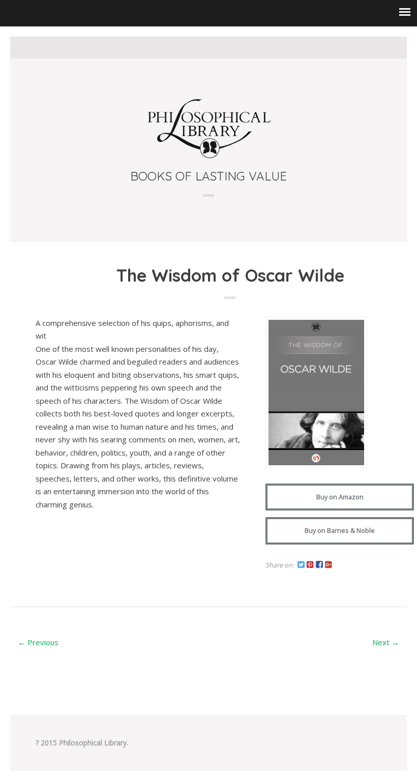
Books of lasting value (208, 176)
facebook (200, 47)
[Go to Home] (208, 157)
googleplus (232, 47)
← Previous (38, 642)
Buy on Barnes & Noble (340, 530)
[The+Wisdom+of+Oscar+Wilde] (301, 565)
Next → (385, 642)
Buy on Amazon (340, 496)
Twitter (185, 47)
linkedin (216, 47)
